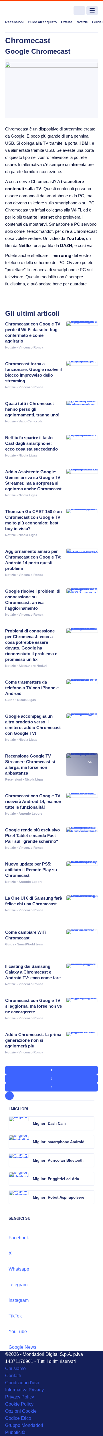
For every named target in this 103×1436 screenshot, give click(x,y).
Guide (9, 700)
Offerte (66, 22)
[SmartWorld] (26, 10)
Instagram (19, 1300)
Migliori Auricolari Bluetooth (58, 1160)
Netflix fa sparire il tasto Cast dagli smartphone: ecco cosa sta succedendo (31, 443)
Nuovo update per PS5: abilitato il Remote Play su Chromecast (31, 870)
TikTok (15, 1315)
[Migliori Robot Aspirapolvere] (89, 1197)
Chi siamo (15, 1368)
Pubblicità (15, 1432)
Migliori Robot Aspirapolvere (58, 1197)
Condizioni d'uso (22, 1382)
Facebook (19, 1237)
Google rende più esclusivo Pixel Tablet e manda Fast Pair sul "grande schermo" (32, 835)
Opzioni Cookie (21, 1411)
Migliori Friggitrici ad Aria (56, 1179)
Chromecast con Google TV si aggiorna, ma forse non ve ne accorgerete (33, 1006)
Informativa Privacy (24, 1389)
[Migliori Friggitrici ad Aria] (89, 1178)
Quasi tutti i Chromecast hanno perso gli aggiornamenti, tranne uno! (32, 409)
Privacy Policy (19, 1397)
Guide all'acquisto (42, 22)
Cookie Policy (19, 1404)
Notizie (82, 22)
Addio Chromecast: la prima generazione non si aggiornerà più (33, 1040)
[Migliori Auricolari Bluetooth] (89, 1160)
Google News (22, 1347)
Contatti (13, 1375)
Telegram (18, 1284)
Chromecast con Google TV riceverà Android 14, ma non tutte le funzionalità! (33, 801)
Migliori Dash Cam (49, 1123)
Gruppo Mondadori (24, 1425)
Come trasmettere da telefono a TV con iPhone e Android (32, 688)
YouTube (18, 1331)
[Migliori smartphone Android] (89, 1142)
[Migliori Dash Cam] (89, 1123)
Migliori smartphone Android (58, 1142)
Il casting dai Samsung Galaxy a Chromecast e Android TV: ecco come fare (33, 972)
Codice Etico (18, 1418)
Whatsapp (19, 1269)
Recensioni (14, 22)
